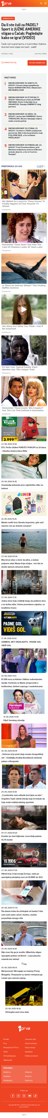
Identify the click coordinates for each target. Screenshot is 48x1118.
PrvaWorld (8, 1081)
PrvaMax (6, 1076)
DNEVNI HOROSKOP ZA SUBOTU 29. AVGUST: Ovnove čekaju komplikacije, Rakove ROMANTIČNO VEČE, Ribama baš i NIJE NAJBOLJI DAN (25, 86)
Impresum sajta (30, 1039)
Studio (5, 1052)
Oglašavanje (7, 1060)
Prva (5, 1043)
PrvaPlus (7, 1072)
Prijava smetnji (30, 1047)
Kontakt (6, 1039)
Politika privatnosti (31, 1056)
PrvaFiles (28, 1081)
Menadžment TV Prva (10, 1047)
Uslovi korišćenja (31, 1043)
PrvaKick (28, 1072)
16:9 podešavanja (9, 1056)
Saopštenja (29, 1052)
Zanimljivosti (8, 18)
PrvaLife (28, 1076)
